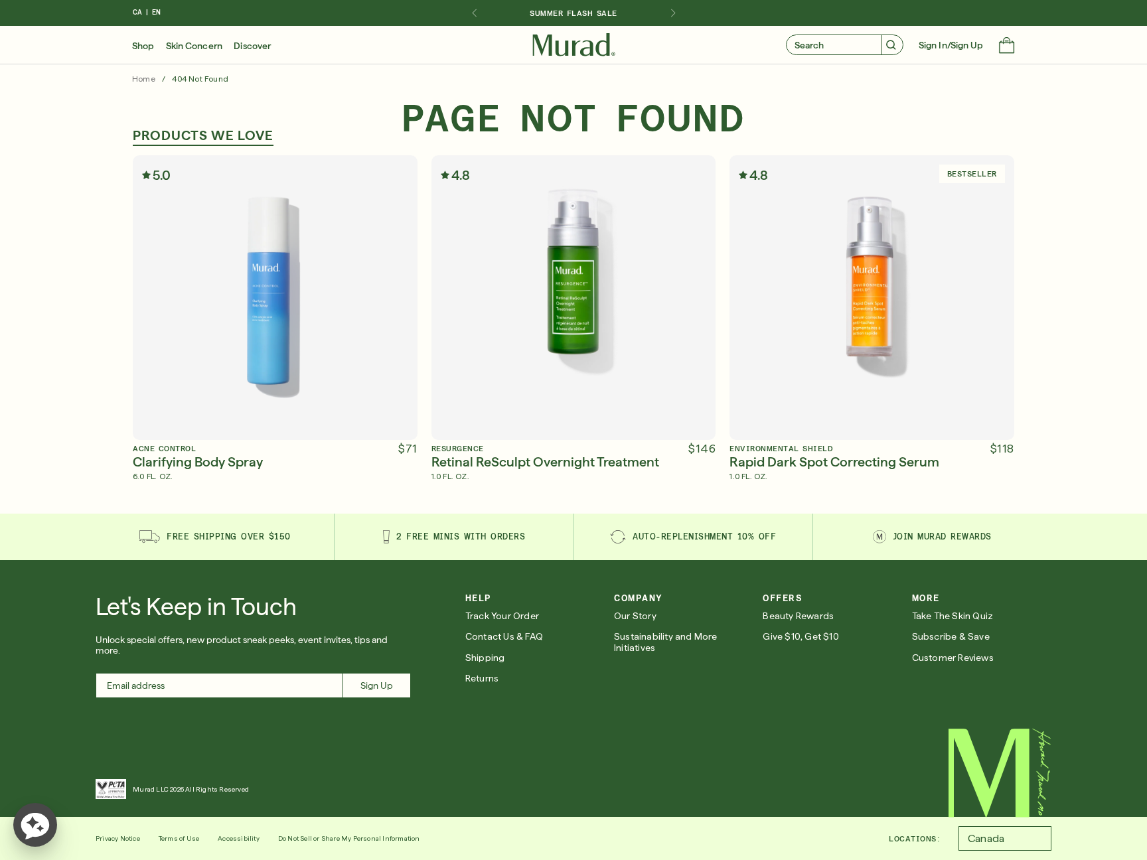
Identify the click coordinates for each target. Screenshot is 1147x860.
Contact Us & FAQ (504, 636)
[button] (1006, 46)
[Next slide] (673, 13)
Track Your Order (502, 615)
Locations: (914, 839)
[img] (573, 45)
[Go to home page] (1000, 773)
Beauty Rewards (798, 615)
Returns (481, 678)
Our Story (635, 615)
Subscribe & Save (951, 636)
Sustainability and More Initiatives (666, 642)
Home (143, 79)
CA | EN (147, 12)
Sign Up (376, 685)
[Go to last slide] (474, 13)
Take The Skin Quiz (953, 615)
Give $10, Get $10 (800, 636)
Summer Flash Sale (573, 13)
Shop (143, 45)
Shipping (485, 657)
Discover (252, 45)
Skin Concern (194, 45)
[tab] (203, 136)
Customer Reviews (953, 657)
